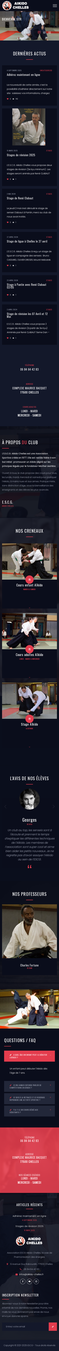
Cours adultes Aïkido (29, 654)
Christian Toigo (29, 965)
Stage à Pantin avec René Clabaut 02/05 (26, 285)
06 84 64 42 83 (29, 369)
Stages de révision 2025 (21, 155)
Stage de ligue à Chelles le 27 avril (27, 241)
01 (39, 32)
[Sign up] (53, 1326)
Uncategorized (46, 70)
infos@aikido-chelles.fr (31, 1274)
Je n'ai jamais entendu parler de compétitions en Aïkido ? (25, 1086)
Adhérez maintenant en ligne (23, 75)
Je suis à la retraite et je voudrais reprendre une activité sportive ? (27, 1098)
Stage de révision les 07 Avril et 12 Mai (27, 315)
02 (44, 32)
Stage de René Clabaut (20, 198)
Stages (49, 151)
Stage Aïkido (29, 724)
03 (49, 32)
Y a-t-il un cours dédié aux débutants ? (24, 1111)
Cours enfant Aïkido (29, 584)
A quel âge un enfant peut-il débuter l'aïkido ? (28, 1056)
